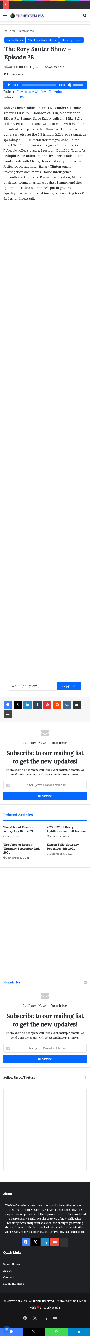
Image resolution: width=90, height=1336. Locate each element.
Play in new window (32, 92)
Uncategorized (71, 40)
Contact (8, 1277)
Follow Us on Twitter (19, 1077)
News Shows (11, 1264)
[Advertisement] (45, 253)
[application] (45, 85)
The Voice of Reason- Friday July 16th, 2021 (18, 829)
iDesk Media (52, 1307)
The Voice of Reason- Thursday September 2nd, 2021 (21, 848)
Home (11, 30)
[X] (18, 705)
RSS (22, 97)
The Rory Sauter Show (42, 40)
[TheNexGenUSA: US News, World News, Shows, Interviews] (27, 15)
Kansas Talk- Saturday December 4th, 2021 (63, 846)
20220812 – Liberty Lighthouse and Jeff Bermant (67, 829)
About (7, 1270)
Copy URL (69, 686)
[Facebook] (8, 705)
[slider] (79, 84)
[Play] (9, 85)
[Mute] (69, 85)
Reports (35, 67)
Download (56, 92)
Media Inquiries (13, 1283)
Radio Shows (26, 30)
